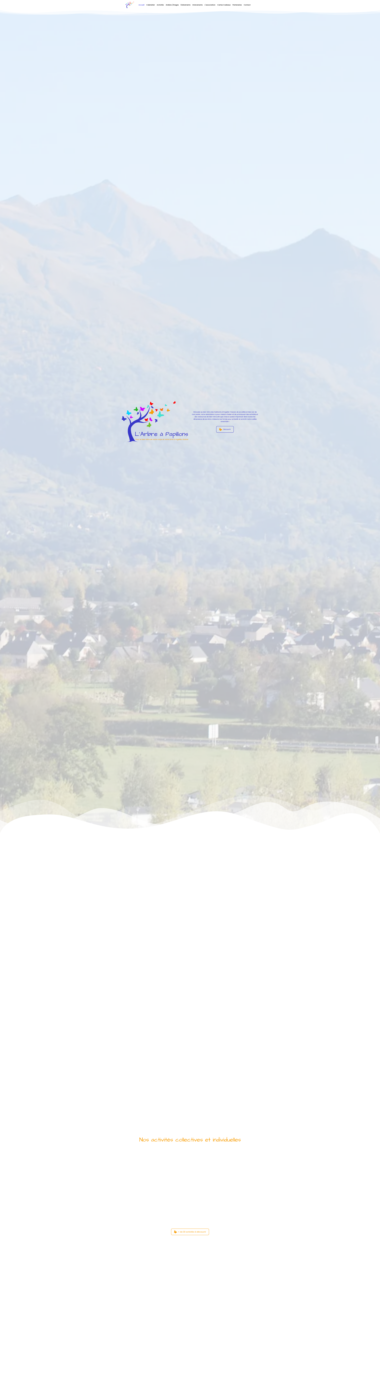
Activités (160, 5)
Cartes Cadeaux (224, 5)
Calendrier (150, 5)
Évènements (185, 5)
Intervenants (197, 5)
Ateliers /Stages (172, 5)
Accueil (141, 5)
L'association (210, 5)
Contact (247, 5)
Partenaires (237, 5)
